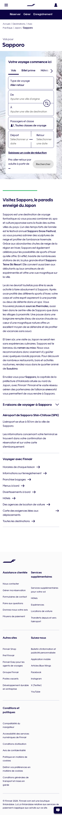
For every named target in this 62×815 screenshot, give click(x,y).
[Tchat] (58, 810)
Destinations (19, 23)
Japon (18, 27)
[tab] (13, 70)
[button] (6, 5)
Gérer (27, 14)
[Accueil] (31, 5)
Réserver (15, 14)
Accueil (6, 23)
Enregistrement (42, 14)
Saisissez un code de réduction (27, 152)
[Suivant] (52, 71)
